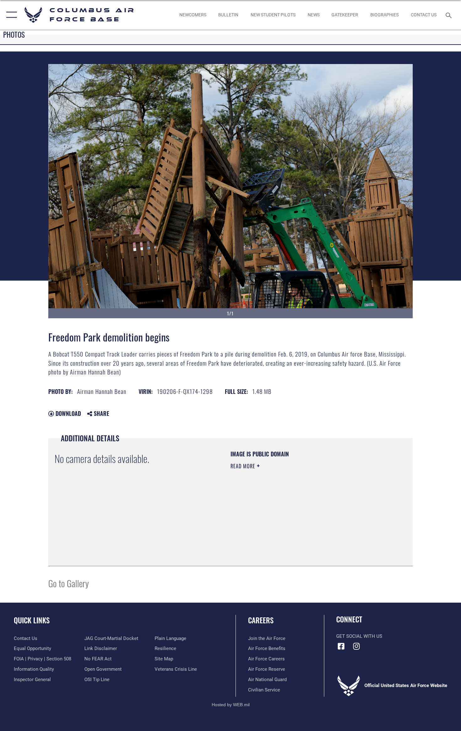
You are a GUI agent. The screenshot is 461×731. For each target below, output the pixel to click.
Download (67, 413)
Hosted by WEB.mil (231, 704)
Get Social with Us (359, 636)
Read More (243, 466)
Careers (260, 620)
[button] (10, 15)
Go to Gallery (68, 583)
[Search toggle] (449, 15)
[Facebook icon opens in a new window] (341, 646)
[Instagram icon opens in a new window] (356, 646)
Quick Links (32, 620)
